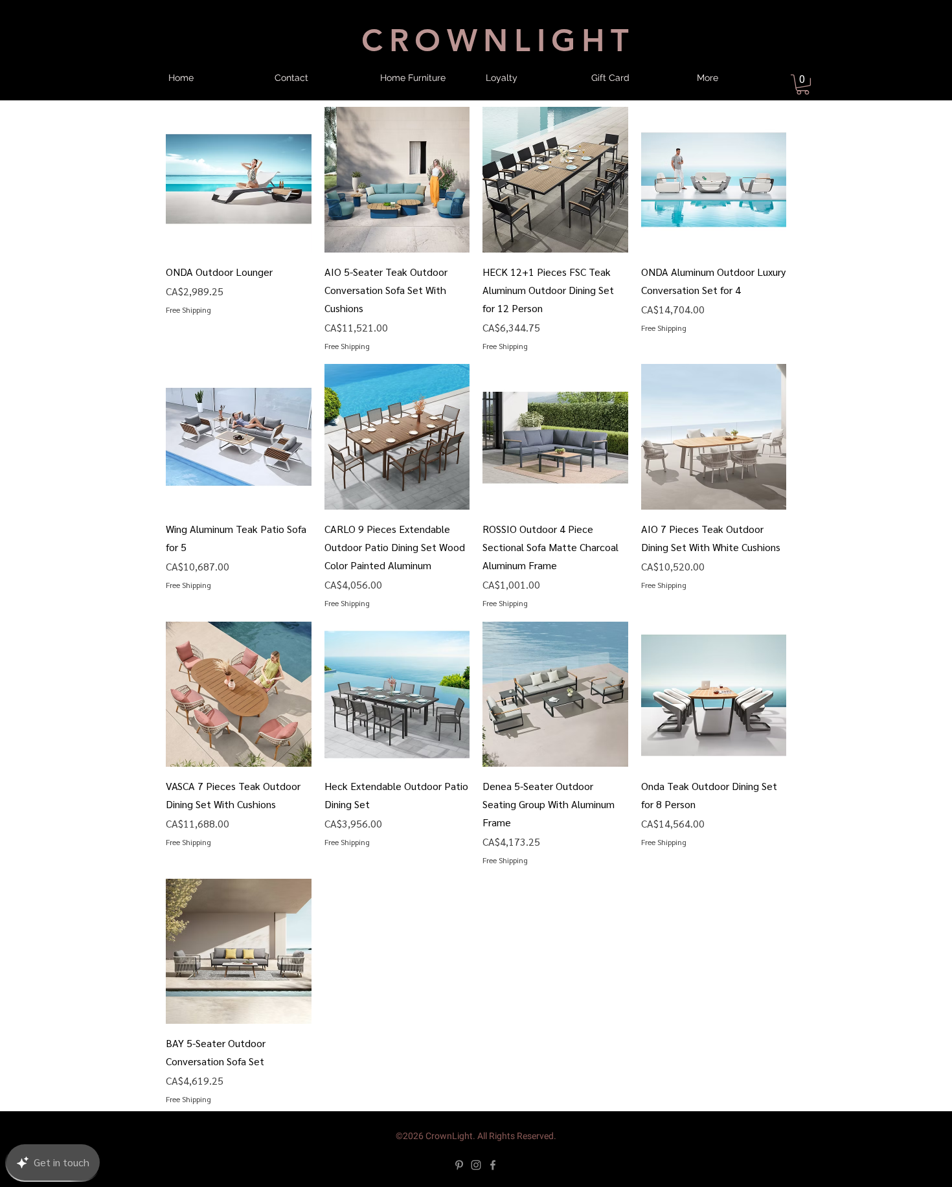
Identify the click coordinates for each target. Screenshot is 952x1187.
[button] (342, 589)
